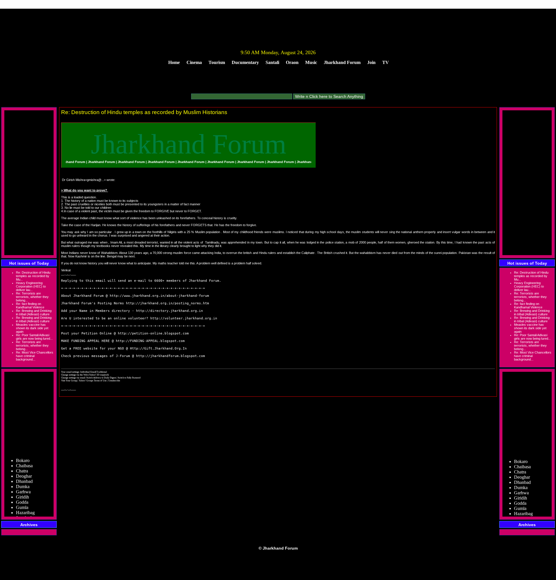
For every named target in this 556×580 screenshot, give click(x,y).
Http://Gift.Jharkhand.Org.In (158, 348)
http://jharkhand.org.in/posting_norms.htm (167, 303)
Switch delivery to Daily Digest (101, 377)
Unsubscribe (114, 380)
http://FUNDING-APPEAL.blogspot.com (150, 341)
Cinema (194, 62)
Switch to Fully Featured (129, 377)
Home (174, 62)
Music (311, 62)
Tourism (217, 62)
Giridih (22, 492)
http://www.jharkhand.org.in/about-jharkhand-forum (159, 296)
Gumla (22, 502)
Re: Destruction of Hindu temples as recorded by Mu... (33, 276)
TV (385, 62)
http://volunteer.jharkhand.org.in (183, 318)
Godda (22, 497)
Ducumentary (245, 62)
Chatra (22, 466)
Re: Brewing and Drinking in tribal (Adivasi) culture (34, 312)
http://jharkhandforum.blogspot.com (170, 356)
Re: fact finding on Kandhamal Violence (30, 305)
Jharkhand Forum (342, 62)
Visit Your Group (69, 380)
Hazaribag (25, 508)
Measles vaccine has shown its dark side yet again (32, 328)
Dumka (23, 482)
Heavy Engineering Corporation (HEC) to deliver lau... (31, 286)
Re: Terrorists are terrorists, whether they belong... (32, 297)
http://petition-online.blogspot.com (153, 333)
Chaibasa (24, 461)
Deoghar (24, 471)
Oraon (292, 62)
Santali (272, 62)
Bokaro (23, 455)
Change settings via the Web (74, 374)
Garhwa (23, 487)
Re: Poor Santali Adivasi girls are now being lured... (34, 336)
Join (371, 62)
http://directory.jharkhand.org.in (169, 311)
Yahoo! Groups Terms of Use (93, 380)
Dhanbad (24, 476)
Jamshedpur (27, 513)
